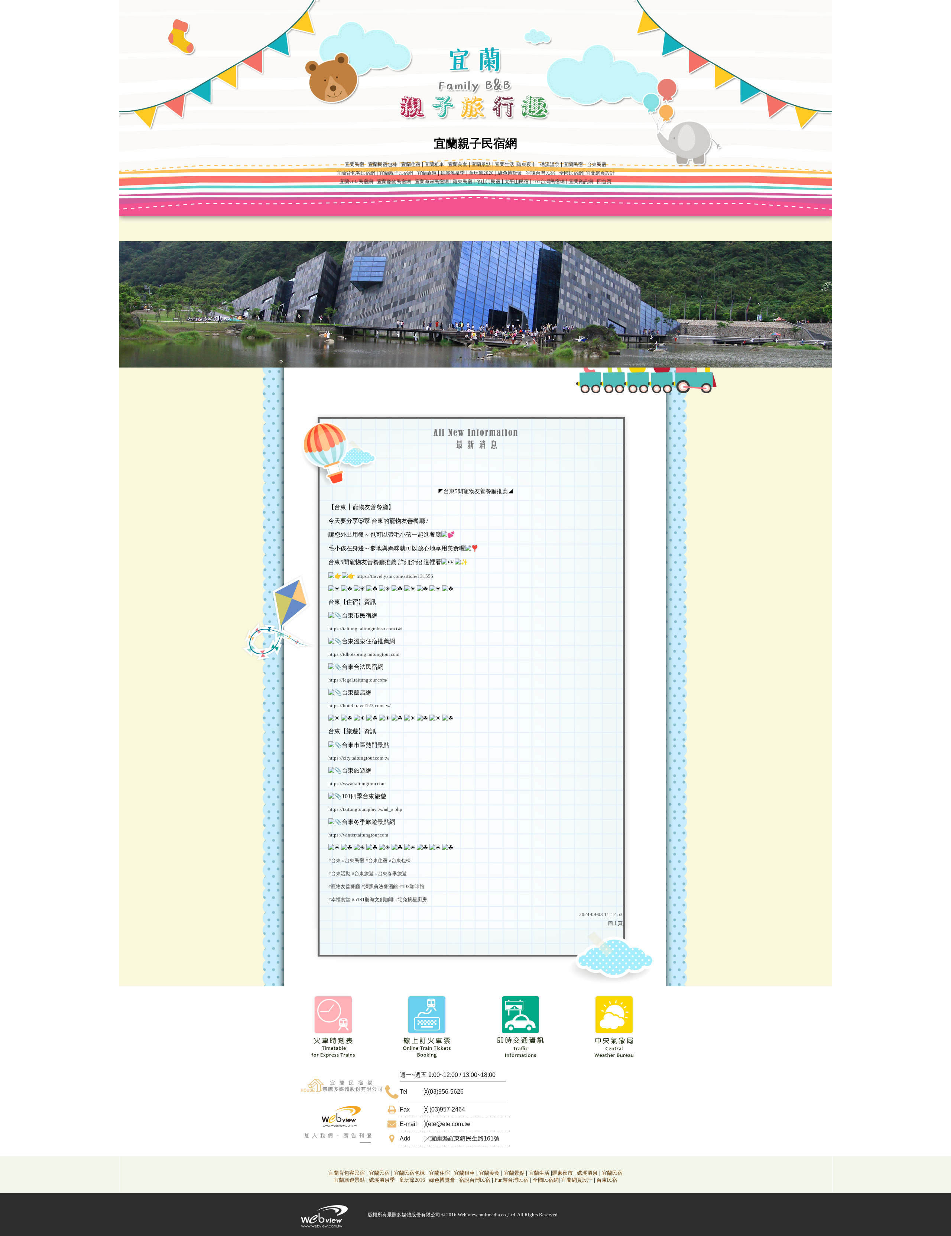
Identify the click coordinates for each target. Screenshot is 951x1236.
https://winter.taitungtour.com (358, 835)
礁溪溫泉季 (453, 173)
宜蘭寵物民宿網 (394, 181)
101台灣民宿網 (549, 181)
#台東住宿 (376, 860)
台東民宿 (596, 164)
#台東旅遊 (363, 873)
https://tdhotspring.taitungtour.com (363, 654)
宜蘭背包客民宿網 (356, 173)
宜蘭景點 (481, 164)
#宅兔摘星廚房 (411, 899)
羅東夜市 (526, 164)
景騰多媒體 (399, 1214)
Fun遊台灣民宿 (511, 1180)
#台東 (334, 860)
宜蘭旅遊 (426, 173)
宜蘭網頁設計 (600, 173)
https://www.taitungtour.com (357, 783)
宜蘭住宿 (411, 164)
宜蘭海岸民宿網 (432, 181)
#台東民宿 (353, 860)
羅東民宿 (462, 181)
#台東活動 (339, 873)
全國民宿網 (571, 173)
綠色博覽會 (510, 173)
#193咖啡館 (411, 886)
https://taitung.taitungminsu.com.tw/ (365, 628)
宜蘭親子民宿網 (396, 173)
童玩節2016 (412, 1180)
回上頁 (615, 923)
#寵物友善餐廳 (344, 886)
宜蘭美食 (457, 164)
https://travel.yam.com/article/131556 (395, 576)
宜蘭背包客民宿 (346, 1173)
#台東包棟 (400, 860)
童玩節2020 (481, 173)
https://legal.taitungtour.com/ (357, 680)
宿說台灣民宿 (540, 173)
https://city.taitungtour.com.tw (358, 758)
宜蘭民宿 (354, 164)
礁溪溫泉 (549, 164)
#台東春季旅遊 (391, 873)
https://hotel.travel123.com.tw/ (359, 705)
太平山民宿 (516, 181)
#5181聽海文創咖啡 (373, 899)
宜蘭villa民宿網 (356, 181)
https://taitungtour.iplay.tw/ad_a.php (365, 809)
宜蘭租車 (434, 164)
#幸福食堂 (339, 899)
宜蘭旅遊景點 (349, 1180)
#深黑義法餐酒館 (379, 886)
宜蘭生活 (504, 164)
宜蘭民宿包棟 (382, 164)
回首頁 (604, 181)
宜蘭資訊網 (581, 181)
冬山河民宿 (488, 181)
